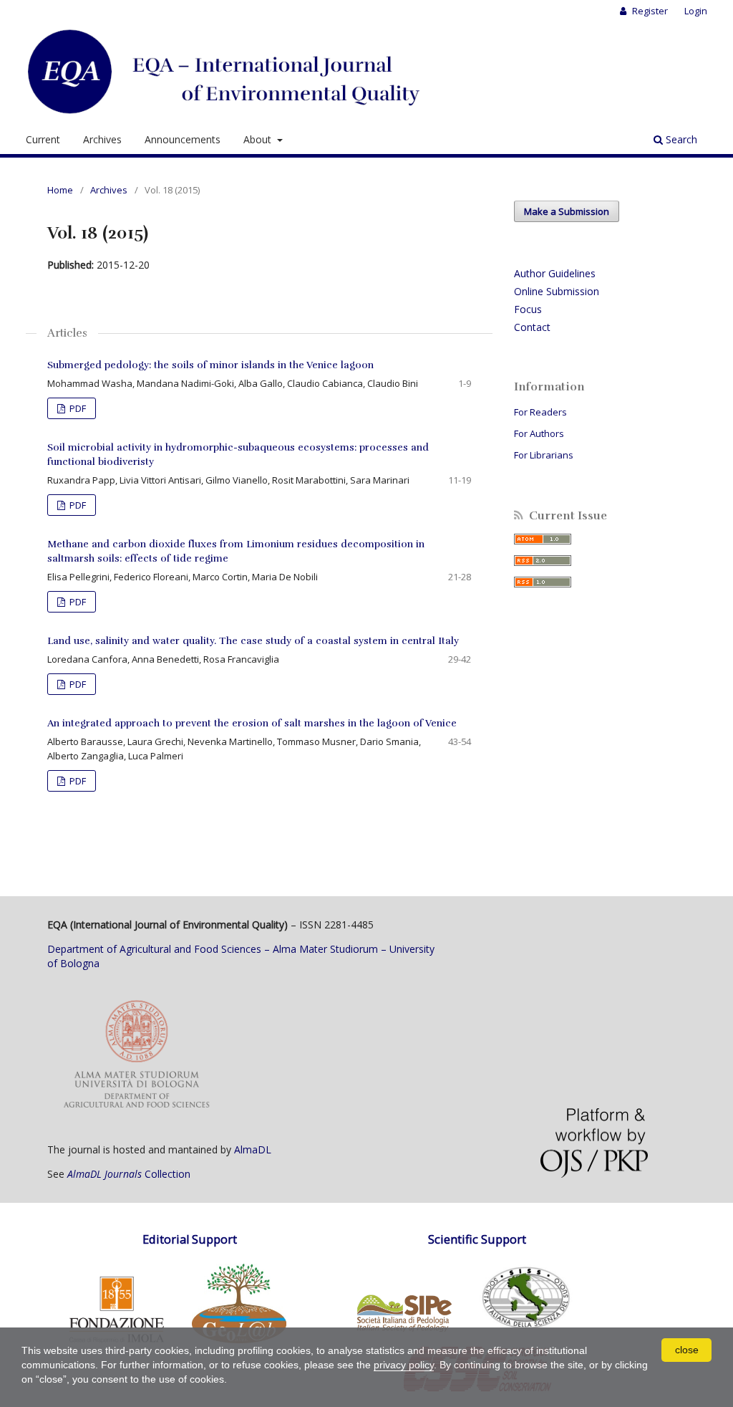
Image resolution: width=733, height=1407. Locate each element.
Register (649, 10)
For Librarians (543, 454)
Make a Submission (566, 211)
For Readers (540, 411)
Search (680, 139)
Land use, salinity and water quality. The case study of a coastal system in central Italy (253, 641)
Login (695, 10)
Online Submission (556, 291)
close (687, 1349)
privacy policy (404, 1364)
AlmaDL (252, 1149)
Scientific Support (477, 1239)
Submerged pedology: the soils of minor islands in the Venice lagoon (210, 365)
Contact (532, 327)
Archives (102, 139)
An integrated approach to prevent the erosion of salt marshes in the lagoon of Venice (252, 723)
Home (60, 189)
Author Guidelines (555, 273)
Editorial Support (189, 1239)
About (258, 139)
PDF (76, 408)
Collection (128, 1174)
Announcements (182, 139)
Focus (528, 309)
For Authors (539, 433)
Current (43, 139)
